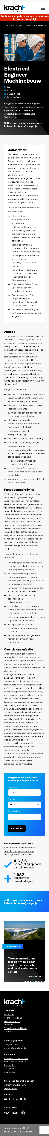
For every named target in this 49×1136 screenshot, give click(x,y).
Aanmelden (17, 828)
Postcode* (13, 787)
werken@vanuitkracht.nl (15, 1048)
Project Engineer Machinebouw (19, 851)
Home (7, 26)
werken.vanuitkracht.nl (15, 1085)
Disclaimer (9, 1068)
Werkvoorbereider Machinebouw (20, 847)
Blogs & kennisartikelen (15, 1028)
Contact (8, 1031)
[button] (25, 981)
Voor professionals (13, 1018)
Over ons (8, 1025)
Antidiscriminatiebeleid (15, 1061)
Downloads (9, 1072)
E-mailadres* (14, 811)
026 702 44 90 (11, 1044)
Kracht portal (10, 1088)
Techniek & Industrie (34, 26)
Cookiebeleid (26, 1131)
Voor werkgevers (12, 1021)
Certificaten (9, 1065)
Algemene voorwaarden (16, 1058)
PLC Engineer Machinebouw (17, 854)
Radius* (11, 799)
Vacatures (17, 26)
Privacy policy (11, 1131)
